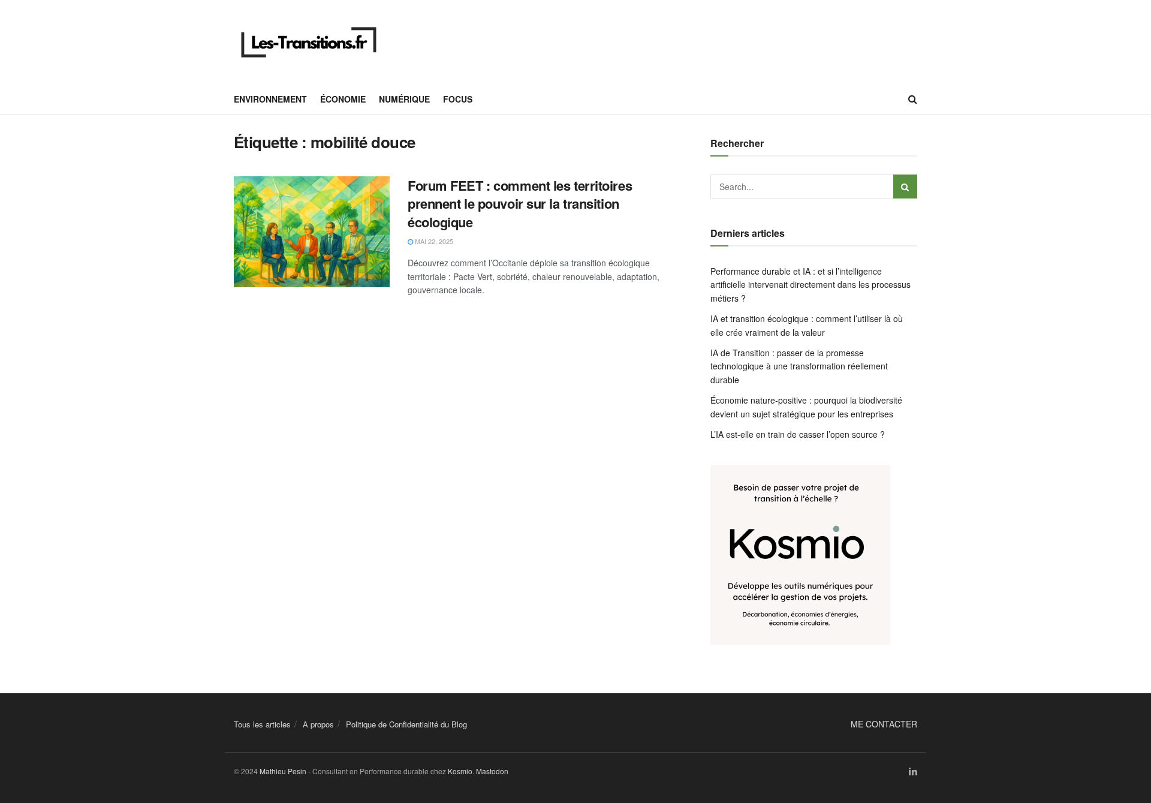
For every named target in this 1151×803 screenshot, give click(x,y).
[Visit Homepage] (309, 42)
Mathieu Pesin (283, 771)
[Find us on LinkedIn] (913, 771)
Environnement (270, 99)
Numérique (404, 99)
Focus (457, 99)
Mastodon (492, 771)
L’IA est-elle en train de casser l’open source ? (797, 434)
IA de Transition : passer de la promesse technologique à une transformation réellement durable (799, 366)
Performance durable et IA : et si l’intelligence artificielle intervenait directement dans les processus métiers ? (810, 284)
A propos (318, 724)
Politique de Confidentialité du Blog (406, 724)
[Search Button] (912, 99)
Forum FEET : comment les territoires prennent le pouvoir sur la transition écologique (520, 204)
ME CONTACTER (884, 724)
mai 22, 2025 (433, 241)
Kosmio (460, 771)
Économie (343, 99)
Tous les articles (262, 724)
